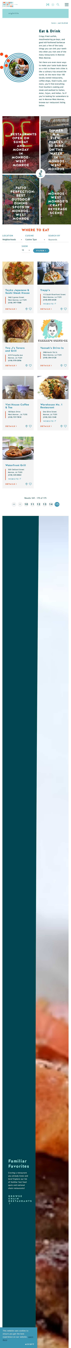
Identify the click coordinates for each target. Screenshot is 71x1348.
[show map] (27, 309)
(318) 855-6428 (49, 300)
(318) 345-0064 (14, 475)
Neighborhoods (9, 240)
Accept (29, 1344)
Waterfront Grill (15, 465)
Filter (40, 251)
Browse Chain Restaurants (20, 1199)
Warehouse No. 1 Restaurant (51, 406)
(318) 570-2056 (14, 360)
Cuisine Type (31, 240)
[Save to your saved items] (30, 309)
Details (10, 309)
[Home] (9, 4)
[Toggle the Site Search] (58, 4)
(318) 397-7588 (14, 303)
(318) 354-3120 (49, 358)
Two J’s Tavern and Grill (15, 349)
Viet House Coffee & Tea (17, 406)
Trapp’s (45, 290)
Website (48, 304)
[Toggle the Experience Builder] (47, 4)
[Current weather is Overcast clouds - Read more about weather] (53, 4)
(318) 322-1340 (49, 417)
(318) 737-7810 (14, 417)
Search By (54, 236)
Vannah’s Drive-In (52, 348)
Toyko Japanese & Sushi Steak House (17, 291)
